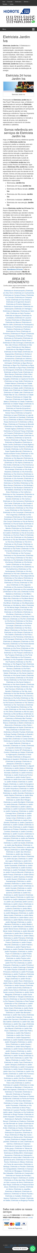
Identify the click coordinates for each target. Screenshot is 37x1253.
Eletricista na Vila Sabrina (12, 671)
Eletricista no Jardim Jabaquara (14, 899)
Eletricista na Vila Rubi (22, 668)
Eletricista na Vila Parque (24, 639)
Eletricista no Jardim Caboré (21, 806)
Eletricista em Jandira (26, 1178)
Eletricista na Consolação (22, 406)
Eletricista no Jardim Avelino (22, 791)
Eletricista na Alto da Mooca (13, 714)
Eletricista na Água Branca (22, 363)
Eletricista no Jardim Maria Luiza (21, 917)
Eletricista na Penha (24, 429)
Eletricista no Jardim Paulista (13, 949)
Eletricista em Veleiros (23, 358)
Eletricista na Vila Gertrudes (13, 560)
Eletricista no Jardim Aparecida (14, 786)
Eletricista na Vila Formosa (20, 553)
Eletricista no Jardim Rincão (21, 978)
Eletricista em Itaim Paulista (20, 313)
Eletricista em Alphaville (13, 1119)
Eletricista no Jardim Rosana (24, 983)
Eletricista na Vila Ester (24, 546)
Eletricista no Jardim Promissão (23, 972)
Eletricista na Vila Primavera (20, 657)
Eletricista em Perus (13, 331)
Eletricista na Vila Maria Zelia (13, 361)
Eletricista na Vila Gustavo (23, 537)
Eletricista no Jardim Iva (25, 897)
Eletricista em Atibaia (17, 1162)
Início (3, 1)
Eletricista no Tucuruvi (25, 1089)
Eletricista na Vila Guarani (21, 564)
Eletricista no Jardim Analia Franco (18, 777)
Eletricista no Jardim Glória (23, 874)
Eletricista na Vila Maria (12, 596)
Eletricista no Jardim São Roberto (18, 1033)
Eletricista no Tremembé (13, 1092)
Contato (11, 4)
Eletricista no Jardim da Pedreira (22, 838)
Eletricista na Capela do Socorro (22, 379)
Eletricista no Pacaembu (21, 1094)
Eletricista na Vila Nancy (11, 616)
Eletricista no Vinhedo (17, 1198)
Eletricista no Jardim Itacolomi (14, 895)
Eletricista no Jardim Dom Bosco (14, 856)
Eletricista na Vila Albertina (21, 456)
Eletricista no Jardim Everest (21, 868)
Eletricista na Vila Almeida (24, 460)
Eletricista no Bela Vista (23, 374)
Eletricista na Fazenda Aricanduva (18, 408)
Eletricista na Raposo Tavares (21, 440)
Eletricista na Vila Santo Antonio (21, 680)
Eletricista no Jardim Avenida (13, 793)
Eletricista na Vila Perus (11, 648)
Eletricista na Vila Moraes (23, 610)
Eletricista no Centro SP (13, 750)
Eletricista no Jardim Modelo (22, 924)
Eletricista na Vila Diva (12, 530)
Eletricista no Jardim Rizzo (13, 981)
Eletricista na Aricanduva (24, 370)
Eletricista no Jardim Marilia (13, 920)
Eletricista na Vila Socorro (23, 696)
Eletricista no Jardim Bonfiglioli (14, 802)
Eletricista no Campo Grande (23, 739)
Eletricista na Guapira (23, 413)
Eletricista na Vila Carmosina (13, 501)
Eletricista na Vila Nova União (21, 630)
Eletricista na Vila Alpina (14, 462)
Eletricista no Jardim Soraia (13, 1049)
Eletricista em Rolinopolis (13, 338)
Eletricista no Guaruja (25, 1169)
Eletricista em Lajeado (11, 1085)
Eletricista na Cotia (16, 1141)
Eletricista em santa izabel (12, 1157)
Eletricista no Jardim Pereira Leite (18, 958)
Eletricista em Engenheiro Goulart (18, 302)
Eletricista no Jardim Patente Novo (18, 947)
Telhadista (4, 4)
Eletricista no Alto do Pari (25, 716)
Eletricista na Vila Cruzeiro (13, 519)
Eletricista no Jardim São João (23, 1021)
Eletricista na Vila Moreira (13, 612)
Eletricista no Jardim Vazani (13, 1069)
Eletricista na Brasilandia (13, 376)
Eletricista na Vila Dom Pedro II (14, 535)
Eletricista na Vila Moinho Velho (14, 605)
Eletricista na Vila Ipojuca (23, 580)
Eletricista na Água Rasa (17, 367)
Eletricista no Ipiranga (13, 761)
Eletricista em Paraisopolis (23, 324)
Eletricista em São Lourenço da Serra (18, 1181)
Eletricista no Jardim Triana (21, 1060)
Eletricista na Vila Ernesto (13, 544)
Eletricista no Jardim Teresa (13, 1055)
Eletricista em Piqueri (18, 333)
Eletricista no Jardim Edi (22, 861)
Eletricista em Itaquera (13, 315)
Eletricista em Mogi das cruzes (20, 1135)
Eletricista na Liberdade (17, 417)
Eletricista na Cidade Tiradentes (21, 401)
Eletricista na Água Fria (11, 365)
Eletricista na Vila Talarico (24, 702)
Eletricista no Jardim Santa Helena (17, 988)
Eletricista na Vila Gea (24, 558)
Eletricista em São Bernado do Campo (18, 1122)
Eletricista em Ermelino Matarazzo (18, 304)
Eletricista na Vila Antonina (13, 474)
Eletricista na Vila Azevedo (13, 478)
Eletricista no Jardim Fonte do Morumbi (18, 871)
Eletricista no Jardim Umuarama (22, 1067)
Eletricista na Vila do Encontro (22, 533)
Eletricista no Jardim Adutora (15, 768)
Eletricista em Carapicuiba (24, 1173)
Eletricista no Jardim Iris (21, 892)
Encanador (10, 1)
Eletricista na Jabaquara (11, 641)
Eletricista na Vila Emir (23, 542)
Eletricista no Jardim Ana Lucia (14, 779)
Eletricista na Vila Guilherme (13, 567)
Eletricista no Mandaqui (13, 1087)
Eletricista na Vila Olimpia (13, 632)
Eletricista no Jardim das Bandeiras (19, 844)
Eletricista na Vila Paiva (23, 634)
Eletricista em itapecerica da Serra (21, 1150)
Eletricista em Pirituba (24, 336)
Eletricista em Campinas (13, 1146)
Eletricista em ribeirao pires (13, 1137)
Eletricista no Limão (27, 1085)
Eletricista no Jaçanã (10, 766)
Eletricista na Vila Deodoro (21, 528)
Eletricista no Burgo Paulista (13, 1114)
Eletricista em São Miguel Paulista (18, 349)
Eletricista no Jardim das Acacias (18, 840)
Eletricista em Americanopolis (14, 290)
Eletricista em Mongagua (13, 1171)
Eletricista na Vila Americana (23, 465)
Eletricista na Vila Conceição (13, 512)
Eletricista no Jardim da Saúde (14, 843)
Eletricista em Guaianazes (13, 306)
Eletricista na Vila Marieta (14, 426)
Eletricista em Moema (13, 322)
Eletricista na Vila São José (21, 691)
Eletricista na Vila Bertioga (23, 485)
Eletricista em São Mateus (21, 347)
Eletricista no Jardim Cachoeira (14, 809)
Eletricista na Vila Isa (11, 582)
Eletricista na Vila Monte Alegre (19, 606)
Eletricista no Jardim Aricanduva (18, 787)
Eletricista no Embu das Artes (15, 1180)
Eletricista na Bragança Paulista (22, 1200)
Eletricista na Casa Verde (14, 381)
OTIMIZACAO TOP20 (26, 1247)
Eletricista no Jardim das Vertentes (18, 854)
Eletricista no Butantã (25, 734)
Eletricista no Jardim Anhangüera (21, 784)
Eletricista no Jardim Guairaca (14, 877)
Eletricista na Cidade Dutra (23, 386)
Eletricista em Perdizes (22, 329)
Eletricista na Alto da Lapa (23, 711)
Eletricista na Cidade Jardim (13, 388)
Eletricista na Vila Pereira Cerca (18, 646)
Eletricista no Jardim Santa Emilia (19, 986)
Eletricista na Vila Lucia (12, 591)
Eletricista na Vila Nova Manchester (18, 1101)
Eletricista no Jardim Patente (22, 944)
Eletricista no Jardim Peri (13, 960)
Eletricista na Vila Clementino (20, 510)
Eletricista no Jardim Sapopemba (18, 1037)
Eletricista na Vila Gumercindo (14, 555)
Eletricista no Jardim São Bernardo (18, 1012)
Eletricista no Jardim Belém (20, 797)
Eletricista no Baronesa (11, 720)
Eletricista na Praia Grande (21, 1130)
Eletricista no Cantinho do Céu (14, 741)
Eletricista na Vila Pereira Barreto (22, 644)
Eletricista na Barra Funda (13, 372)
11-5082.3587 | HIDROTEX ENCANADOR (21, 1245)
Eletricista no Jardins (22, 1083)
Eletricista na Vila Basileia (23, 481)
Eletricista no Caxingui (23, 748)
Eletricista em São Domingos (13, 343)
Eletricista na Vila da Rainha (23, 521)
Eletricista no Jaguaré (26, 766)
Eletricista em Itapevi (10, 1178)
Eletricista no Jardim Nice (14, 933)
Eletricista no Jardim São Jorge (15, 1024)
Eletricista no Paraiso (10, 1096)
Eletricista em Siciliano (23, 354)
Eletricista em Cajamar (22, 1144)
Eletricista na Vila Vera (17, 709)
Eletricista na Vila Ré (23, 662)
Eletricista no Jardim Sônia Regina (18, 1046)
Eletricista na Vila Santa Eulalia (14, 675)
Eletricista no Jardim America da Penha (18, 775)
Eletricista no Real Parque (25, 1001)
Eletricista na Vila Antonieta (22, 472)
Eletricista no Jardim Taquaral (21, 1053)
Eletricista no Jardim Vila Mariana (18, 1076)
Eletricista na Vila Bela (12, 483)
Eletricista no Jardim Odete (23, 935)
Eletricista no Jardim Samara (15, 985)
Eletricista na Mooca (16, 419)
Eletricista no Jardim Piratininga (14, 967)
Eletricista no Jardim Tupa (13, 1062)
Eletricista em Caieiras (17, 1187)
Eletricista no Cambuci (13, 736)
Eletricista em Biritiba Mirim (13, 1153)
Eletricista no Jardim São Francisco (17, 1018)
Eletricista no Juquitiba (22, 1189)
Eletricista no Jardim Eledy (13, 863)
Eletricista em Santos (15, 1128)
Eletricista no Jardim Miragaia (21, 849)
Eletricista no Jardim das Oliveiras (18, 852)
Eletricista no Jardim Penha (21, 956)
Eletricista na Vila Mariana (13, 601)
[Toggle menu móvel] (33, 29)
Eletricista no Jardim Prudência (15, 974)
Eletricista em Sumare (13, 356)
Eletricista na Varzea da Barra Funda (18, 452)
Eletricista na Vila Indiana (14, 578)
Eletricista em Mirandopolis (21, 320)
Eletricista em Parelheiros (13, 327)
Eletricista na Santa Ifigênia (23, 444)
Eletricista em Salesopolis (23, 1155)
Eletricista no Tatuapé (15, 997)
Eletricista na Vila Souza (17, 700)
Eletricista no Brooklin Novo (20, 729)
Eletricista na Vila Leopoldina (24, 589)
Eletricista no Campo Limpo (13, 1103)
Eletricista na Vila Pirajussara (21, 650)
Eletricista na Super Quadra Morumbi (19, 450)
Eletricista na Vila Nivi (18, 619)
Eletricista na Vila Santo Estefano (18, 682)
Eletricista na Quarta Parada (13, 435)
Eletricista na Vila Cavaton (22, 503)
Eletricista (26, 1)
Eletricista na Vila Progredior (13, 659)
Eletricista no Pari (11, 1003)
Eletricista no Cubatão (13, 1196)
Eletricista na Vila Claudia (13, 505)
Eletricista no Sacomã (17, 999)
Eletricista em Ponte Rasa (23, 433)
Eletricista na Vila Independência (22, 576)
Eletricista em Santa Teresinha (14, 447)
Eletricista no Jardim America (22, 772)
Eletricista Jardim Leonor (23, 901)
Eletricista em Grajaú (18, 752)
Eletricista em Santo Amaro (21, 340)
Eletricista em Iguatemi (11, 759)
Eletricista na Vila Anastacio (13, 467)
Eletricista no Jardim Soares (20, 1044)
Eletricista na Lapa (10, 415)
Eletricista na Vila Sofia (12, 698)
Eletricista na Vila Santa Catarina (21, 673)
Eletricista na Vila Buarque (13, 487)
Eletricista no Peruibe (18, 1166)
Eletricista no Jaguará (22, 763)
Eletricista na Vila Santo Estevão (14, 684)
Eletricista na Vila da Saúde (13, 524)
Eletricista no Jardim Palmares (14, 938)
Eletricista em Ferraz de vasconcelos (18, 1163)
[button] (33, 1249)
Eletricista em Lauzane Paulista (14, 1110)
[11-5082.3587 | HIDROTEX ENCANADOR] (16, 11)
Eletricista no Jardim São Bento (20, 1010)
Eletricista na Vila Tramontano (14, 705)
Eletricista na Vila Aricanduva (23, 476)
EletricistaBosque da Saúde (13, 727)
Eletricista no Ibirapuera (22, 757)
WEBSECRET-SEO (10, 1247)
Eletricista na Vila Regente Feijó (14, 664)
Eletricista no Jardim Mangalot (14, 911)
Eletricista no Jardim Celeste (13, 825)
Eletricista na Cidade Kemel (23, 390)
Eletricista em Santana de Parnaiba (18, 1175)
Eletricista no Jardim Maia (22, 908)
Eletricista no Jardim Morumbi (23, 931)
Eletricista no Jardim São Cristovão (19, 1016)
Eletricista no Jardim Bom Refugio (18, 800)
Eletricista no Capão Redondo (20, 742)
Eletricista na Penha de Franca (23, 1098)
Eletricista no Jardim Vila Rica (14, 1078)
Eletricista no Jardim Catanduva (21, 822)
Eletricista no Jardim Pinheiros (22, 965)
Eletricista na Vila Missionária (22, 603)
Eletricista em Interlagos (23, 309)
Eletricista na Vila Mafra (22, 594)
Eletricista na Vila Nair (22, 614)
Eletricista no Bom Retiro (22, 725)
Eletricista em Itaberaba (11, 311)
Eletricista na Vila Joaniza (13, 587)
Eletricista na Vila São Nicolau (14, 693)
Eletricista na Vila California (20, 492)
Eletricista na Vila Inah (12, 573)
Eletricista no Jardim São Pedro (21, 1030)
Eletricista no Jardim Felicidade (14, 870)
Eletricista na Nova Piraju (21, 1107)
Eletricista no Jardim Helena (22, 883)
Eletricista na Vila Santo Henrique (19, 685)
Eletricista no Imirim (27, 759)
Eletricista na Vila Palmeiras (13, 637)
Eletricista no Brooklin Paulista (14, 732)
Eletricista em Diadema (17, 1121)
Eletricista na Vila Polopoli (13, 653)
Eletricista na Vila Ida (23, 571)
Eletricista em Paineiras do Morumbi (21, 424)
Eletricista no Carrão (18, 745)
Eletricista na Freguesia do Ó (13, 410)
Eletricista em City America (21, 300)
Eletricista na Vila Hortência (23, 1112)
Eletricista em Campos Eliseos (15, 295)
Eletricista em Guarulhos (13, 1132)
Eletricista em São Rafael (13, 352)
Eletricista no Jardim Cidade (23, 827)
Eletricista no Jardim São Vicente (18, 1035)
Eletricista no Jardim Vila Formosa (21, 1073)
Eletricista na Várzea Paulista (22, 1193)
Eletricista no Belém (16, 723)
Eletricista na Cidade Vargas (13, 404)
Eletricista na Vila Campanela (13, 494)
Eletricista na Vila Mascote (13, 458)
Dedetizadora (18, 1)
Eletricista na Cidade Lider (13, 392)
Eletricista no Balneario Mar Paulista (18, 718)
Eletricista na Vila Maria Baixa (22, 598)
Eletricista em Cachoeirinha (24, 293)
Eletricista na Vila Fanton (12, 548)
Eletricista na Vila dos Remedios (14, 539)
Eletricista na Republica (13, 442)
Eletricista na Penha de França (15, 431)
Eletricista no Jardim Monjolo (13, 926)
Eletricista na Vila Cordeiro (22, 517)
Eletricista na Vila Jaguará (20, 585)
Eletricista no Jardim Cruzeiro (13, 834)
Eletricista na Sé (17, 449)
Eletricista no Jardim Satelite (13, 1040)
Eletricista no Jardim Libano (13, 904)
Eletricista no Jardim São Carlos (14, 1015)
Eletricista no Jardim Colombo (21, 831)
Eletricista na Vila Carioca (21, 499)
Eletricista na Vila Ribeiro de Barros (18, 665)
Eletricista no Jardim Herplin (13, 886)
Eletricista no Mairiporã (13, 1191)
